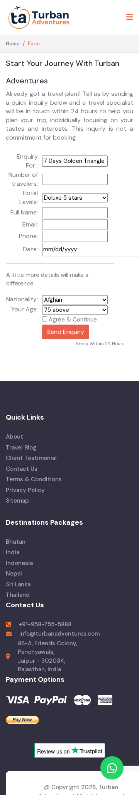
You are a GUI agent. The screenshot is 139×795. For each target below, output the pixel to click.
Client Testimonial (31, 458)
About (14, 437)
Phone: (28, 236)
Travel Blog (21, 447)
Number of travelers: (23, 179)
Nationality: (22, 299)
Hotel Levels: (28, 197)
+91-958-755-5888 (45, 624)
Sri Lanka (18, 584)
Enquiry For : (27, 160)
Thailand (18, 595)
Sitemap (17, 501)
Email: (30, 224)
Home (13, 43)
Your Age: (24, 309)
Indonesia (19, 563)
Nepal (14, 573)
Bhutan (15, 542)
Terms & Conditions (34, 479)
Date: (30, 249)
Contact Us (21, 469)
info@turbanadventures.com (59, 634)
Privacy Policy (25, 490)
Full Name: (24, 212)
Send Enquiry (65, 332)
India (12, 552)
